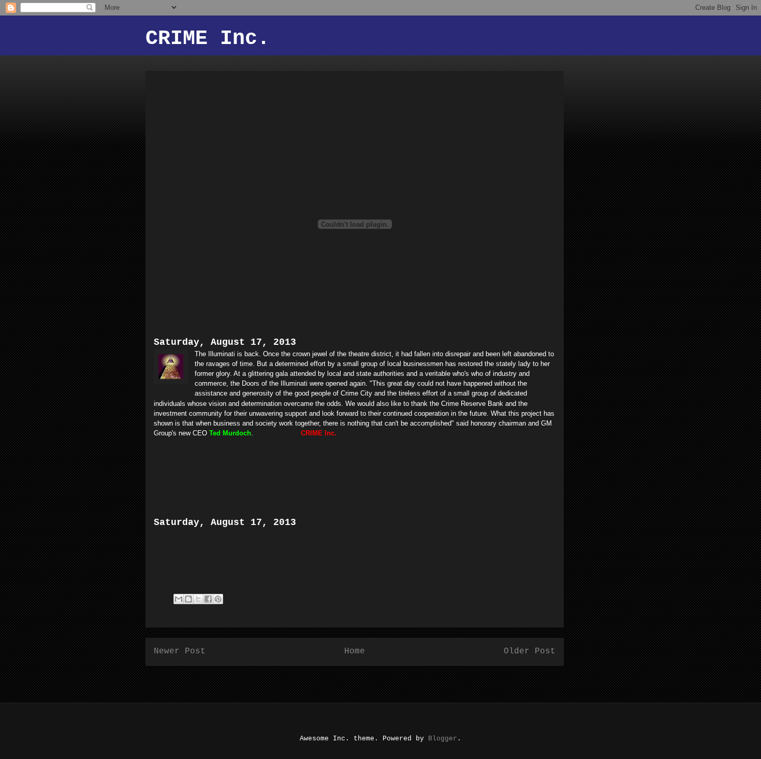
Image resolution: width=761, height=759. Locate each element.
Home (354, 651)
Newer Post (180, 651)
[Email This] (178, 599)
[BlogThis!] (188, 599)
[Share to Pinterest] (218, 599)
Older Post (529, 651)
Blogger (442, 738)
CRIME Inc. (207, 38)
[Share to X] (198, 599)
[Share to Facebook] (208, 599)
